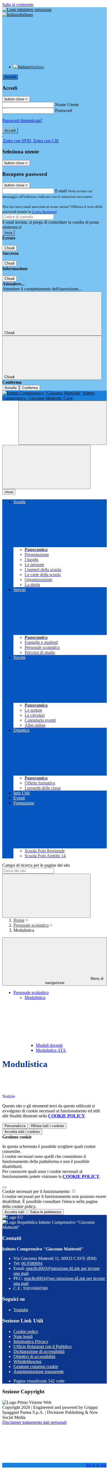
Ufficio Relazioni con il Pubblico (42, 1346)
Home (18, 920)
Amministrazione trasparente (38, 1371)
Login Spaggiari (44, 212)
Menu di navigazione (74, 980)
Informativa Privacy (30, 1341)
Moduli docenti (49, 1045)
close (8, 492)
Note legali (23, 1336)
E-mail (61, 190)
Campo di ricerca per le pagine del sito (36, 865)
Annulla (10, 388)
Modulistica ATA (51, 1050)
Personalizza (14, 1126)
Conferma (30, 388)
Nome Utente (67, 104)
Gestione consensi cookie (35, 1366)
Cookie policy (25, 1331)
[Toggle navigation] (46, 467)
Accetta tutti (22, 1132)
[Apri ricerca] (62, 423)
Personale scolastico (31, 925)
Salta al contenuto (18, 4)
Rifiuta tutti (47, 1126)
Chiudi (9, 248)
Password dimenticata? (22, 120)
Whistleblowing (27, 1361)
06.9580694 (31, 1263)
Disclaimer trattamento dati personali (34, 1422)
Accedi (10, 77)
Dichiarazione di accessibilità (39, 1351)
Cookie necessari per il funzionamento (36, 1191)
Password (63, 110)
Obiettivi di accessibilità (34, 1356)
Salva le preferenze (45, 1212)
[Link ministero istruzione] (27, 9)
